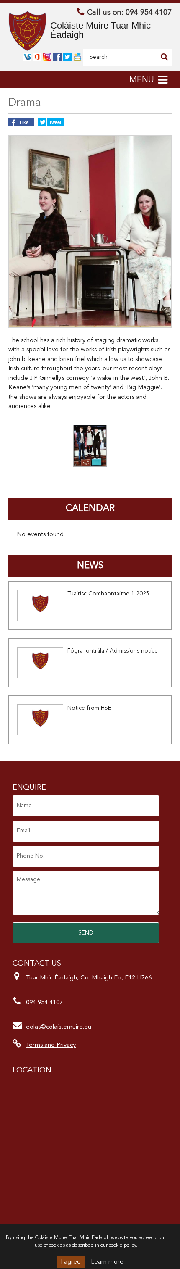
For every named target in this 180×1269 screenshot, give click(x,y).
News (90, 565)
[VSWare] (27, 57)
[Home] (27, 31)
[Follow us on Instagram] (47, 57)
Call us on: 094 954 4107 (129, 12)
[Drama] (90, 446)
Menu (141, 80)
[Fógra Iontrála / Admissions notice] (40, 662)
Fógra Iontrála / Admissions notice (112, 651)
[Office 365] (37, 57)
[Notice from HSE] (40, 719)
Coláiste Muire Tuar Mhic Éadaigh (100, 30)
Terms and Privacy (51, 1045)
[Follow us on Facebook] (57, 57)
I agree (71, 1262)
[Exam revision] (77, 57)
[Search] (164, 57)
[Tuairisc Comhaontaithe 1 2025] (40, 605)
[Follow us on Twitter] (67, 57)
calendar (90, 508)
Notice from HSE (89, 708)
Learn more (107, 1262)
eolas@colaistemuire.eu (58, 1027)
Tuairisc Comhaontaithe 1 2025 (108, 594)
